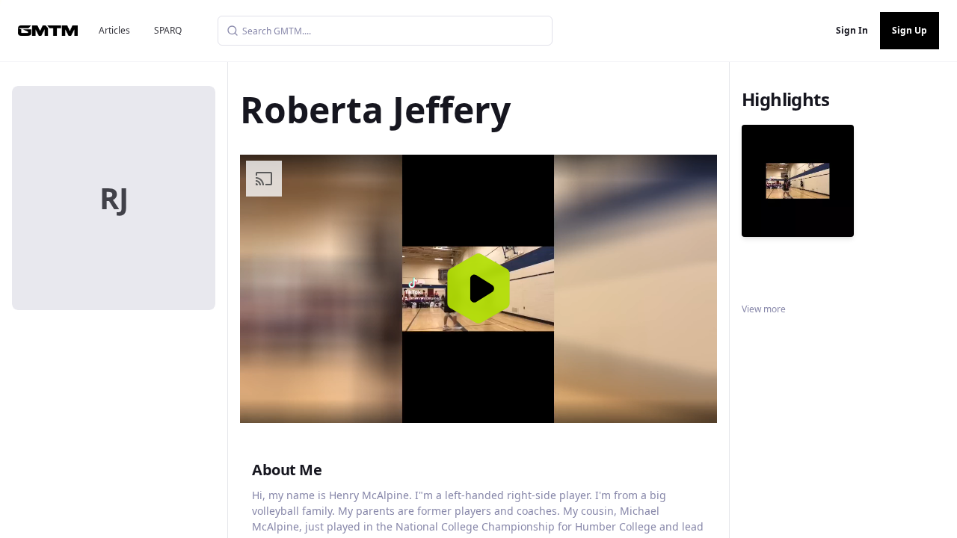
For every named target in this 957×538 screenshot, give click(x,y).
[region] (478, 289)
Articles (114, 30)
